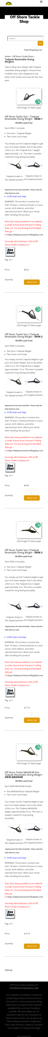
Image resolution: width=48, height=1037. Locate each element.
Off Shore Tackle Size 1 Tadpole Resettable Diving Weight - (23, 117)
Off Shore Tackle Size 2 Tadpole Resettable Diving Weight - (23, 335)
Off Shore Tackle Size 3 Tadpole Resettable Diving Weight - (23, 551)
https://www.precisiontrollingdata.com (25, 234)
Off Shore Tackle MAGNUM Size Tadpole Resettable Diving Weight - (24, 775)
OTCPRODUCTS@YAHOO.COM (24, 988)
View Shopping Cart (33, 50)
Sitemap (8, 970)
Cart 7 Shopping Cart (24, 1036)
